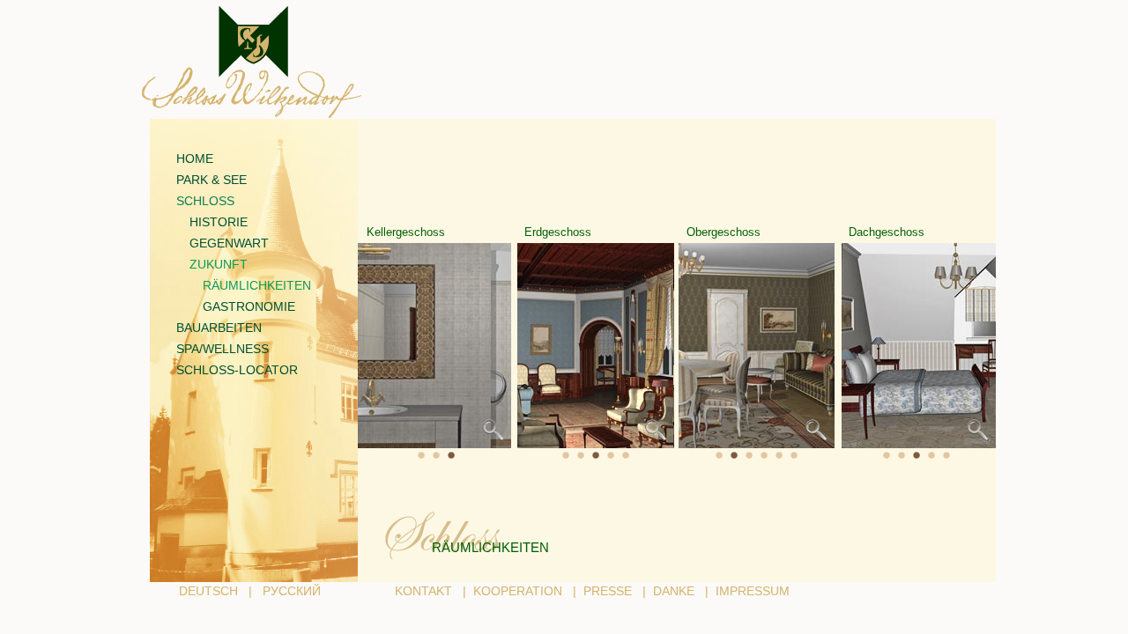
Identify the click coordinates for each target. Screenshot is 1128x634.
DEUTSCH (208, 591)
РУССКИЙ (292, 591)
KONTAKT (423, 591)
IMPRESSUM (753, 591)
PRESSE (607, 591)
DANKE (673, 591)
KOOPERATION (517, 591)
